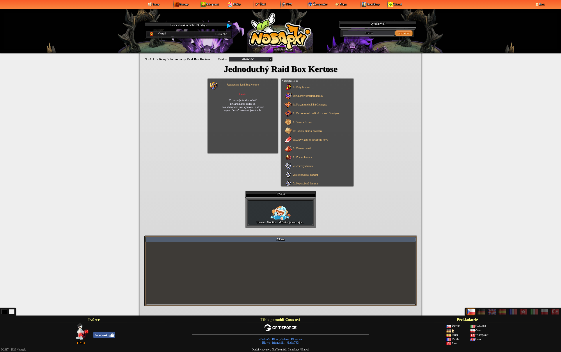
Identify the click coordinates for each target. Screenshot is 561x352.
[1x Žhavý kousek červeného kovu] (316, 142)
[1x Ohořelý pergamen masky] (316, 98)
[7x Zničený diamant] (316, 169)
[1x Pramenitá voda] (316, 160)
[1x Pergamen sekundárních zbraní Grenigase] (316, 116)
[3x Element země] (316, 151)
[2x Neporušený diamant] (316, 177)
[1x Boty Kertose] (316, 90)
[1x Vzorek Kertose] (316, 125)
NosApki (150, 59)
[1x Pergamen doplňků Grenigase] (316, 107)
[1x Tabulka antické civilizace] (316, 134)
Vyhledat (404, 33)
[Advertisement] (280, 273)
